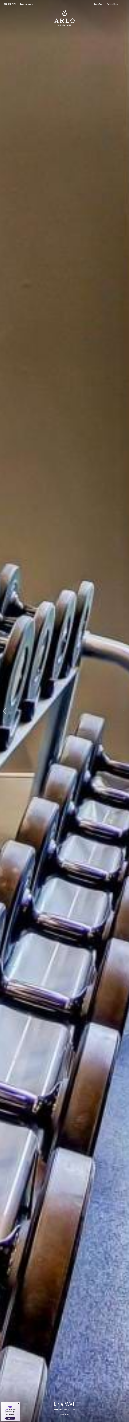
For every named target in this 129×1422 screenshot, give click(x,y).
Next (122, 711)
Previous (5, 711)
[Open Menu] (123, 4)
